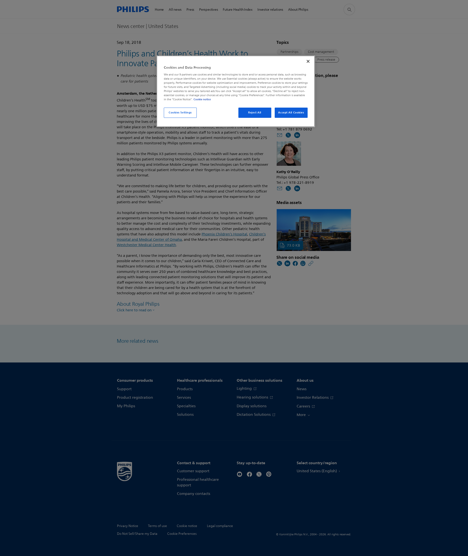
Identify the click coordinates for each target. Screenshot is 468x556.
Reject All (254, 112)
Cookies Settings (180, 112)
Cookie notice (202, 99)
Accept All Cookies (291, 112)
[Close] (308, 61)
